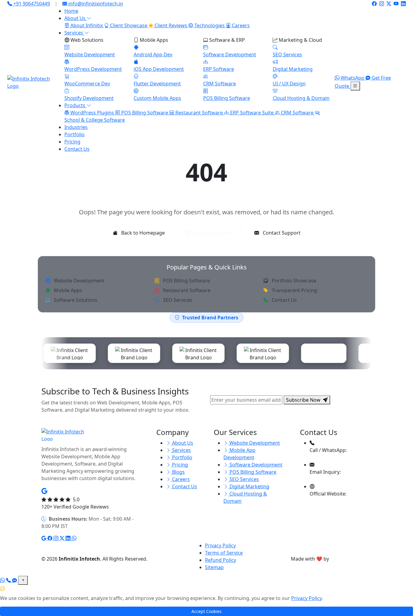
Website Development (78, 280)
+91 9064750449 (31, 3)
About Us (75, 18)
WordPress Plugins (92, 112)
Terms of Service (224, 552)
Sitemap (214, 567)
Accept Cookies (206, 611)
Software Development (255, 464)
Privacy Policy (220, 545)
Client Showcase (128, 25)
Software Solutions (75, 300)
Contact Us (76, 149)
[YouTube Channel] (396, 3)
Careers (240, 25)
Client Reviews (170, 25)
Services (74, 32)
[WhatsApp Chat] (3, 580)
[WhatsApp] (74, 538)
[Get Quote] (15, 580)
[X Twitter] (63, 538)
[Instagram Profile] (381, 3)
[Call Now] (9, 580)
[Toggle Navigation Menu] (355, 86)
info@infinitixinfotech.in (95, 3)
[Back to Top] (23, 580)
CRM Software (297, 112)
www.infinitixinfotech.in (339, 501)
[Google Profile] (44, 538)
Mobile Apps (67, 290)
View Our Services (213, 232)
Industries (76, 127)
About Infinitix (86, 25)
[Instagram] (57, 538)
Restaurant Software (199, 112)
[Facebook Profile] (374, 3)
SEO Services (177, 300)
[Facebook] (50, 538)
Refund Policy (220, 560)
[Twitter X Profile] (388, 3)
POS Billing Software (144, 112)
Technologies (209, 25)
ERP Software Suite (252, 112)
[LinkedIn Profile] (403, 3)
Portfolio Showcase (293, 280)
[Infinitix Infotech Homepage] (31, 82)
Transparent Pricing (294, 290)
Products (75, 105)
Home (71, 11)
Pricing (72, 141)
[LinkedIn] (69, 538)
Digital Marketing (248, 486)
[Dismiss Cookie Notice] (409, 588)
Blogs (178, 472)
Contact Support (281, 232)
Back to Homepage (142, 232)
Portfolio (74, 134)
